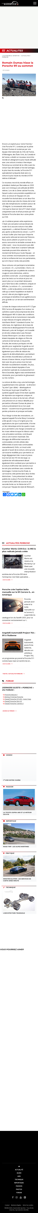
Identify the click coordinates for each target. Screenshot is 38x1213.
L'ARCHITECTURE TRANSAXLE (14, 913)
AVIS (19, 1176)
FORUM (19, 1193)
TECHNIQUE (19, 1179)
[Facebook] (13, 1197)
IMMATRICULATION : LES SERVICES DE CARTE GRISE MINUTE (17, 880)
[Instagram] (17, 1197)
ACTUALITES (25, 55)
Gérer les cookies (28, 1205)
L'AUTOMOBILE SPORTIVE (11, 55)
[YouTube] (21, 1197)
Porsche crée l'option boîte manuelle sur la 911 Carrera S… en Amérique (18, 592)
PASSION (19, 1186)
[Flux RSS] (25, 1197)
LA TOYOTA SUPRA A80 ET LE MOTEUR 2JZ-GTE (17, 813)
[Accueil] (19, 1166)
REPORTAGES (19, 1183)
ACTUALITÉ (19, 1170)
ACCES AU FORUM (8, 711)
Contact (7, 1205)
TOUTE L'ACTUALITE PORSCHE (13, 673)
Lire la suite (6, 580)
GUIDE (19, 1173)
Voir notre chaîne (12, 780)
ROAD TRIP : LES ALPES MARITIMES (16, 846)
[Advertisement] (19, 27)
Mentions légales (16, 1205)
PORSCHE (5, 57)
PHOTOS (19, 1189)
